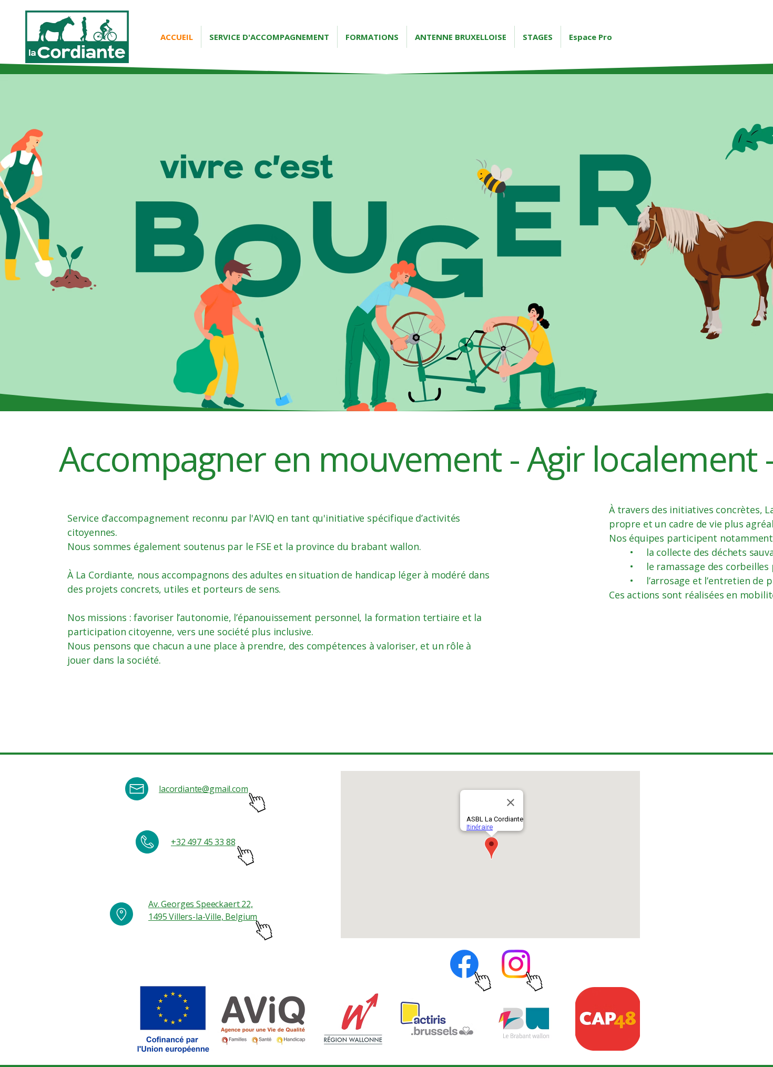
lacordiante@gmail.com (203, 789)
